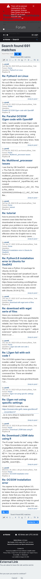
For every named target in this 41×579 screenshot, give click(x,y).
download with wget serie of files (22, 302)
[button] (3, 60)
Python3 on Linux (16, 70)
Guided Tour (15, 34)
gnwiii (6, 64)
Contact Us (20, 548)
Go (22, 578)
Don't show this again (10, 29)
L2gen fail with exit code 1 (19, 347)
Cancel (14, 578)
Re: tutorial (9, 213)
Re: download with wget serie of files (17, 310)
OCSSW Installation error (19, 474)
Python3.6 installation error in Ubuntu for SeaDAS (17, 251)
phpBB (14, 550)
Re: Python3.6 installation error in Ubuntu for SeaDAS (18, 261)
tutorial (12, 207)
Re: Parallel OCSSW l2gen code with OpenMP (17, 118)
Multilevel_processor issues (20, 155)
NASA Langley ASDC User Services (24, 542)
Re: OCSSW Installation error (16, 481)
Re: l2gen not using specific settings (14, 401)
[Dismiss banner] (33, 6)
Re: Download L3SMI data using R (18, 437)
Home (10, 68)
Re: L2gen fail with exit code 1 (16, 354)
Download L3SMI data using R (21, 429)
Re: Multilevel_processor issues (17, 162)
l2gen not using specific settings (21, 394)
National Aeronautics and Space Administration (20, 544)
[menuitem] (35, 35)
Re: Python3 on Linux (15, 76)
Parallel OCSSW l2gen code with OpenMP (18, 110)
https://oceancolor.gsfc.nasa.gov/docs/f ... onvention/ (19, 410)
